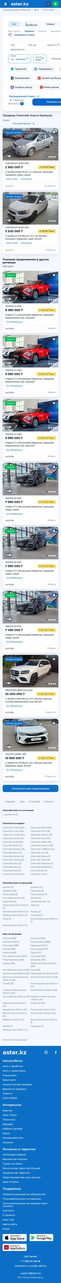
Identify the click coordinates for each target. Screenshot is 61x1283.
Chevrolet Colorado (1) (13, 874)
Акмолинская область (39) (44, 977)
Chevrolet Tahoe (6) (40, 860)
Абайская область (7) (13, 1019)
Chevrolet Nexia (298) (41, 827)
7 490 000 (14, 630)
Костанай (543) (38, 956)
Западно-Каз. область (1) (15, 1029)
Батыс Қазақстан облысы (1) (44, 1021)
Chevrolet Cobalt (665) (13, 827)
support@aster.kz (30, 1273)
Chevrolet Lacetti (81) (13, 842)
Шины (6, 1133)
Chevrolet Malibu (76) (41, 842)
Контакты (8, 1210)
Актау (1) (7, 918)
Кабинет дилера (12, 1128)
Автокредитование (14, 1154)
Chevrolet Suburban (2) (42, 863)
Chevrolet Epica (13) (12, 852)
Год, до (32, 44)
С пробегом (31, 24)
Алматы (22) (37, 887)
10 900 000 (14, 758)
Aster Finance (11, 1181)
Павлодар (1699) (11, 945)
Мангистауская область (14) (15, 1014)
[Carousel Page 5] (52, 144)
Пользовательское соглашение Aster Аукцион (25, 1204)
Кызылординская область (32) (44, 985)
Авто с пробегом (13, 1066)
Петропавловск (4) (40, 901)
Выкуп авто (9, 1079)
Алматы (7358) (38, 938)
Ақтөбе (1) (8, 1026)
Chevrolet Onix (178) (40, 831)
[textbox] (20, 58)
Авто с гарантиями (14, 1070)
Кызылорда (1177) (39, 949)
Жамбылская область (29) (44, 990)
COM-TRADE (10, 1098)
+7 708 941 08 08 (30, 1261)
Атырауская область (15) (15, 1009)
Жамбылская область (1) (15, 915)
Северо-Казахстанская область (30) (14, 991)
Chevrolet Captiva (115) (41, 835)
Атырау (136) (9, 963)
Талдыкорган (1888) (41, 942)
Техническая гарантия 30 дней (21, 1168)
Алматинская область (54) (16, 973)
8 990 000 (14, 310)
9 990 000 (14, 374)
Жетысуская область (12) (43, 1013)
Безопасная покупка (15, 1159)
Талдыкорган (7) (39, 894)
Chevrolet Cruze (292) (13, 831)
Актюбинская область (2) (15, 911)
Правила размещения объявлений (24, 1194)
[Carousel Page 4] (41, 144)
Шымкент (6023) (11, 942)
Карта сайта (10, 1224)
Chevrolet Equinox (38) (42, 845)
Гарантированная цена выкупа (21, 1177)
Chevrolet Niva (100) (40, 838)
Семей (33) (8, 983)
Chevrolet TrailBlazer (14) (42, 849)
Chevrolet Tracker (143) (14, 835)
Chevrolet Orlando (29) (14, 849)
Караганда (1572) (39, 945)
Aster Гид (8, 1219)
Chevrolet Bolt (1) (39, 870)
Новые (50, 24)
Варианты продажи (14, 1089)
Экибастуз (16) (38, 1003)
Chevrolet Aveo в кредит (15, 1040)
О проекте (9, 1215)
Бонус (6, 1228)
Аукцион (8, 1142)
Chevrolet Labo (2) (11, 867)
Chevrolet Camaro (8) (13, 856)
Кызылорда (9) (10, 894)
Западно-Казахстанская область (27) (43, 998)
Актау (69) (36, 970)
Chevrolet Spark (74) (12, 845)
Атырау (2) (36, 911)
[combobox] (19, 58)
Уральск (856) (9, 952)
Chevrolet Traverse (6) (13, 860)
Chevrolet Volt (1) (39, 874)
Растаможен (22, 78)
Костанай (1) (37, 915)
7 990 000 (14, 502)
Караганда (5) (9, 901)
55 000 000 (15, 694)
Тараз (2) (35, 905)
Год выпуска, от (17, 47)
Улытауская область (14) (43, 1009)
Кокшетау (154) (38, 960)
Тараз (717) (36, 952)
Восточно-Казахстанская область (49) (15, 978)
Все (14, 24)
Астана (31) (8, 887)
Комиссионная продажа (17, 1084)
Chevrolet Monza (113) (13, 838)
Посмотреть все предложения (30, 788)
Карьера (8, 1124)
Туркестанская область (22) (15, 1004)
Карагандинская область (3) (15, 906)
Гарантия (20, 69)
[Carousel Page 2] (19, 144)
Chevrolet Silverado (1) (41, 867)
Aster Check (10, 1115)
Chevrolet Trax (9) (39, 852)
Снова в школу (23, 87)
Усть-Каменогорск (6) (14, 898)
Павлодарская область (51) (44, 973)
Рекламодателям (13, 1137)
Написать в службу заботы (31, 1265)
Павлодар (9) (37, 891)
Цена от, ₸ (53, 44)
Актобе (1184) (9, 949)
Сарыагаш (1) (37, 1026)
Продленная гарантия (16, 1172)
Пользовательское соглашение (22, 1198)
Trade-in (7, 1093)
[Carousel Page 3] (30, 144)
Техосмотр (9, 1119)
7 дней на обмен (13, 1163)
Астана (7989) (9, 938)
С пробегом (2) (10, 814)
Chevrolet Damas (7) (41, 856)
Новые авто (10, 1075)
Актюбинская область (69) (16, 970)
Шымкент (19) (9, 891)
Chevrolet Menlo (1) (12, 870)
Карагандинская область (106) (43, 964)
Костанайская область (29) (16, 996)
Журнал (7, 1110)
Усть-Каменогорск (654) (15, 956)
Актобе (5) (36, 898)
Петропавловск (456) (13, 960)
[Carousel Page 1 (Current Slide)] (8, 144)
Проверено (45, 69)
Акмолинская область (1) (15, 925)
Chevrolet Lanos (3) (12, 863)
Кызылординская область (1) (44, 920)
